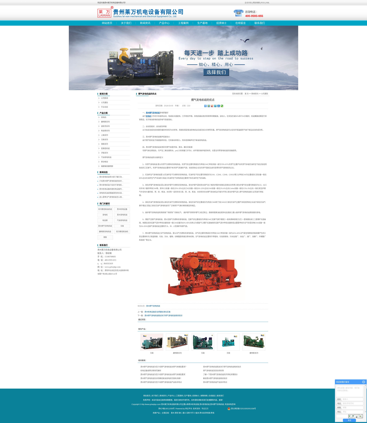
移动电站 (104, 162)
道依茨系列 (105, 126)
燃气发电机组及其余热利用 (213, 371)
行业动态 (104, 107)
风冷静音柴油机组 (105, 209)
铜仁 (180, 413)
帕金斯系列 (105, 131)
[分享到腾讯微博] (215, 106)
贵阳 (176, 413)
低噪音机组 (105, 148)
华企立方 (205, 409)
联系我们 (259, 23)
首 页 (247, 94)
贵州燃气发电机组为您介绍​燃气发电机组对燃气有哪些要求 (162, 375)
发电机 (103, 117)
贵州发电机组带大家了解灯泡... (111, 177)
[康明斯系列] (177, 342)
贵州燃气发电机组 (105, 226)
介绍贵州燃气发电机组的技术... (111, 181)
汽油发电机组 (106, 157)
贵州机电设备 (122, 209)
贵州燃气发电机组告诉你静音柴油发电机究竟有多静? (160, 378)
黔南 (212, 413)
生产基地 (202, 23)
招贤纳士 (221, 23)
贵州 (172, 413)
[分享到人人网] (218, 106)
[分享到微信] (222, 106)
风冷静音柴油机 (122, 232)
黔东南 (202, 413)
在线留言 (240, 23)
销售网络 (204, 396)
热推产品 (156, 413)
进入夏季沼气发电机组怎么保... (111, 197)
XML (268, 3)
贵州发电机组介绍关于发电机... (111, 185)
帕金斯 (105, 220)
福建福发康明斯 (107, 166)
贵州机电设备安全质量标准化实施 (157, 312)
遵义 (184, 413)
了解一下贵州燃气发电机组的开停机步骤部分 (220, 375)
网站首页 (107, 23)
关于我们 (126, 23)
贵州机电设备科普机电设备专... (111, 189)
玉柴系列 (104, 140)
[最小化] (363, 382)
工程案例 (183, 23)
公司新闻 (104, 98)
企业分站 (248, 3)
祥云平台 (188, 409)
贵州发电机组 (122, 215)
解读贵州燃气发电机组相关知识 (215, 378)
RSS (263, 3)
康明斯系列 (105, 122)
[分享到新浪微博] (212, 106)
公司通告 (104, 103)
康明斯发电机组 (105, 232)
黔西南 (207, 413)
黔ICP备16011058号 (167, 409)
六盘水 (196, 413)
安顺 (188, 413)
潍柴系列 (104, 144)
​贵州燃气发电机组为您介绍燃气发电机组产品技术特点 (161, 382)
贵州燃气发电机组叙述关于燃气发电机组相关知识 (163, 316)
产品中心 (164, 23)
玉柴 (122, 226)
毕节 (192, 413)
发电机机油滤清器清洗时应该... (111, 193)
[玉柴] (151, 342)
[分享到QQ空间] (209, 106)
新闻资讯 (145, 23)
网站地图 (256, 3)
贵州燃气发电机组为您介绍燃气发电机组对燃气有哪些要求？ (163, 367)
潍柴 (105, 237)
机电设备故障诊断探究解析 (150, 371)
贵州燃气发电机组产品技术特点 (215, 382)
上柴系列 (104, 135)
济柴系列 (104, 153)
